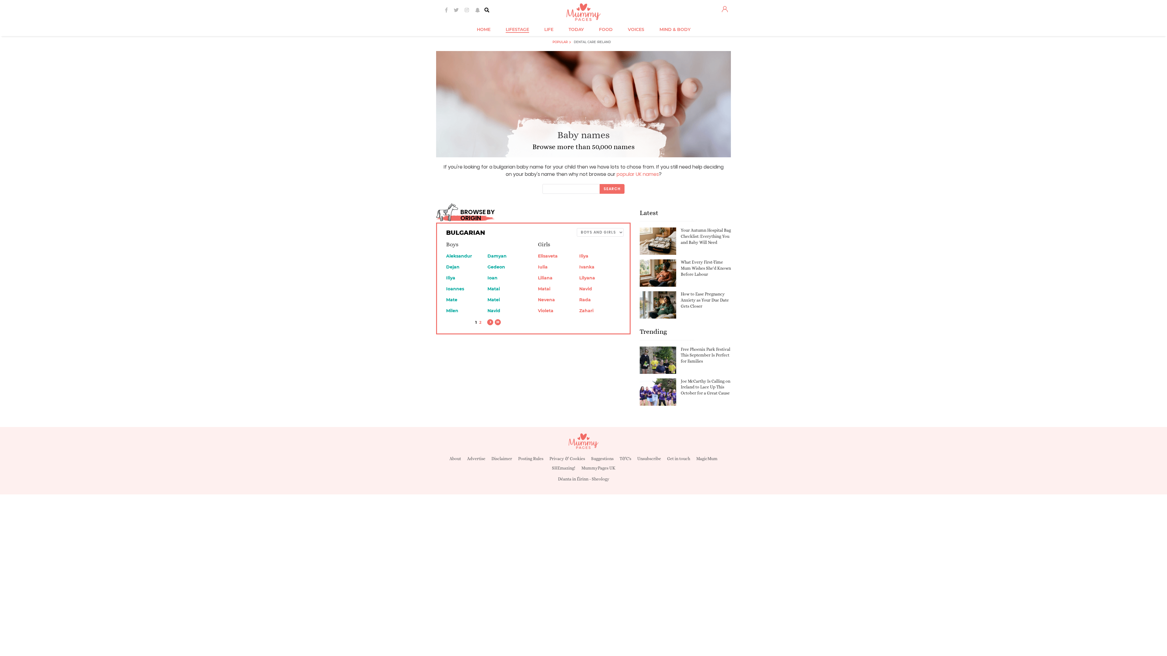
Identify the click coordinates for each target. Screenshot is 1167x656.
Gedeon (496, 267)
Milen (452, 310)
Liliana (545, 278)
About (455, 458)
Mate (451, 299)
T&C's (625, 458)
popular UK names (638, 174)
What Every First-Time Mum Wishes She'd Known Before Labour (706, 268)
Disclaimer (501, 458)
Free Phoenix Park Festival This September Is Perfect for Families (705, 355)
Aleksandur (459, 256)
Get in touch (678, 458)
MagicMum (707, 458)
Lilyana (587, 278)
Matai (493, 289)
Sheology (600, 479)
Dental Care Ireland (592, 42)
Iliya (450, 278)
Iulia (543, 267)
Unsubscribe (649, 458)
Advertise (476, 458)
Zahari (586, 310)
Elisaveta (548, 256)
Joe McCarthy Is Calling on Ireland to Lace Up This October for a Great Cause (705, 387)
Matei (493, 299)
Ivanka (586, 267)
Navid (493, 310)
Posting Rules (530, 458)
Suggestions (602, 458)
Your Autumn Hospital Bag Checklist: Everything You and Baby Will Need (706, 236)
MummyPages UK (598, 468)
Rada (585, 299)
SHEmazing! (563, 468)
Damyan (497, 256)
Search (612, 188)
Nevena (546, 299)
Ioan (492, 278)
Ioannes (455, 289)
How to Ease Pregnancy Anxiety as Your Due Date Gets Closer (705, 300)
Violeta (545, 310)
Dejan (453, 267)
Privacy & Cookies (567, 458)
